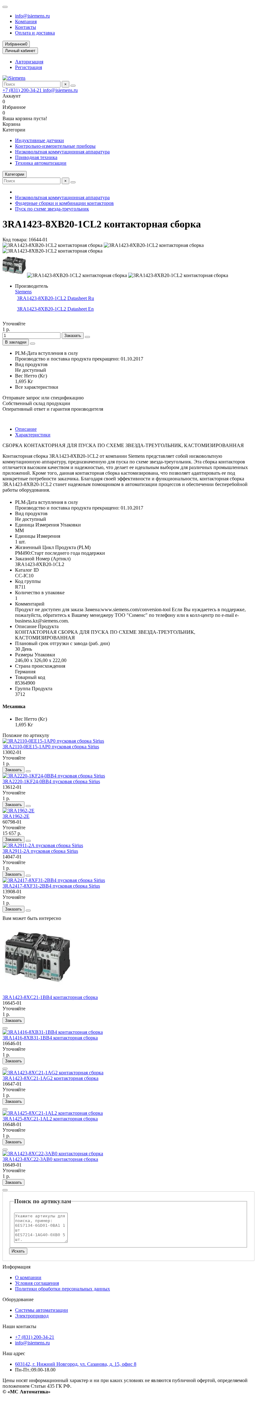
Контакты (25, 27)
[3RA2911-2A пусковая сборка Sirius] (43, 845)
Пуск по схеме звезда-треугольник (52, 208)
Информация (16, 1266)
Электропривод (32, 1315)
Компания (26, 21)
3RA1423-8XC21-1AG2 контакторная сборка (50, 1078)
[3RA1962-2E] (18, 810)
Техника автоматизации (40, 163)
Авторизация (29, 61)
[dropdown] (5, 7)
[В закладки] (28, 771)
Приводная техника (36, 157)
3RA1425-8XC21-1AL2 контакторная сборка (50, 1118)
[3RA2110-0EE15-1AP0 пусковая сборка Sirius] (53, 741)
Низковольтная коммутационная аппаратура (62, 151)
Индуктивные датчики (39, 140)
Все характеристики (36, 387)
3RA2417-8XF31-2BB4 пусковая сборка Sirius (51, 886)
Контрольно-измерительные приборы (55, 146)
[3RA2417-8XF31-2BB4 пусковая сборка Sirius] (54, 880)
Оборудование (18, 1299)
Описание (26, 429)
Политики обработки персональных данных (62, 1288)
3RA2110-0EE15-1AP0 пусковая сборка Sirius (51, 746)
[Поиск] (73, 86)
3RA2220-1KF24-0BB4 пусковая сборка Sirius (51, 781)
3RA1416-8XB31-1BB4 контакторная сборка (50, 1037)
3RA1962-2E (16, 816)
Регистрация (28, 67)
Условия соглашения (37, 1283)
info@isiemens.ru (32, 16)
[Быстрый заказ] (87, 337)
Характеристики (32, 434)
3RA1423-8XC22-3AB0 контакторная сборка (50, 1159)
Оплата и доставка (35, 32)
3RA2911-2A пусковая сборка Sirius (40, 851)
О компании (28, 1277)
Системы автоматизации (41, 1310)
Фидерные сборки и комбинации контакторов (64, 203)
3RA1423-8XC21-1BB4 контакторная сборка (50, 997)
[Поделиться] (32, 344)
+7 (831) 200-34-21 (23, 90)
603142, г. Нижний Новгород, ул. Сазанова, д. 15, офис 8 (75, 1364)
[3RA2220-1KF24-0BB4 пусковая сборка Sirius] (54, 775)
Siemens (23, 291)
